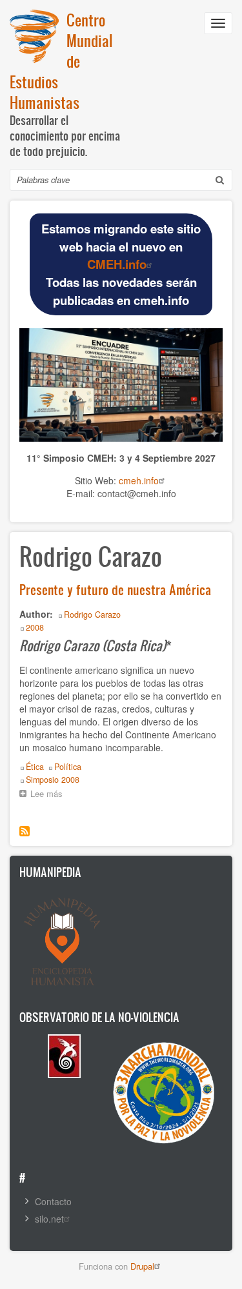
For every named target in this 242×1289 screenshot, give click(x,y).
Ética (35, 766)
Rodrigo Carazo (92, 614)
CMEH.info (116, 264)
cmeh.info (139, 480)
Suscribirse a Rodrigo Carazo (24, 831)
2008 (35, 627)
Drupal (142, 1266)
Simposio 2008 (52, 779)
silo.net (49, 1218)
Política (67, 766)
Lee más (49, 794)
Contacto (53, 1201)
